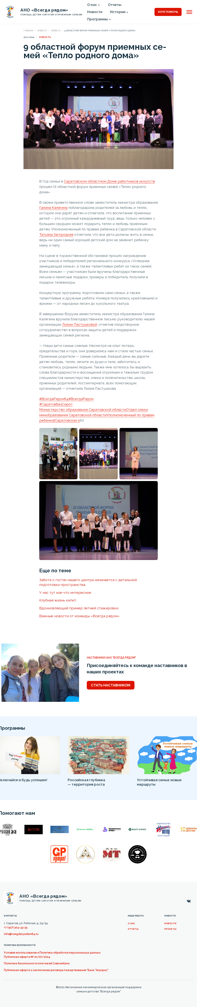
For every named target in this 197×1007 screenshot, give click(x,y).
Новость (55, 30)
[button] (99, 5)
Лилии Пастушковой (79, 324)
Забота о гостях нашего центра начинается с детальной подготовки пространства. (88, 582)
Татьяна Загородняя (56, 235)
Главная (28, 30)
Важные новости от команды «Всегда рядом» (79, 616)
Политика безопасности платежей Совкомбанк (37, 963)
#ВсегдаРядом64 (53, 399)
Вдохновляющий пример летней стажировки (78, 608)
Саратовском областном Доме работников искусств (109, 181)
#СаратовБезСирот (56, 404)
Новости (42, 30)
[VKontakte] (188, 901)
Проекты (170, 929)
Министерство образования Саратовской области (82, 410)
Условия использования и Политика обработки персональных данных (52, 952)
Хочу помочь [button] (168, 11)
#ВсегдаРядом (80, 399)
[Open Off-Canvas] (189, 12)
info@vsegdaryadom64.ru (21, 934)
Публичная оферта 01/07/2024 (27, 956)
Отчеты (133, 929)
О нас (131, 923)
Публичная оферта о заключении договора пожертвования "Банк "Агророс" (56, 970)
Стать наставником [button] (110, 685)
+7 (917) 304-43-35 (15, 927)
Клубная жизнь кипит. (58, 600)
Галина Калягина (53, 208)
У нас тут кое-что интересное (65, 592)
